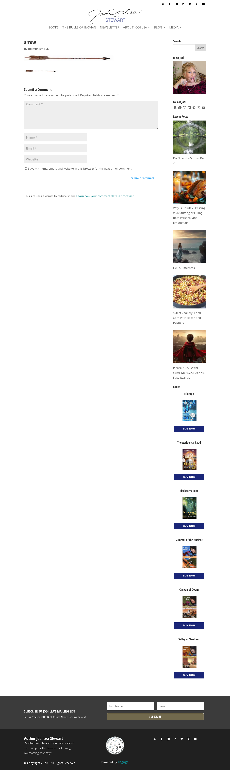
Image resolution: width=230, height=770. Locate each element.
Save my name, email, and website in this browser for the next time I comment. (80, 168)
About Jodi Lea (135, 27)
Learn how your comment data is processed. (105, 196)
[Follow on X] (196, 4)
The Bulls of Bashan (79, 27)
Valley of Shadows (189, 639)
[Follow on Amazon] (163, 4)
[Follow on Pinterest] (189, 4)
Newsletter (109, 27)
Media (173, 27)
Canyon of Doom (189, 589)
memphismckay (39, 49)
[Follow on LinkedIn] (183, 4)
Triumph (189, 394)
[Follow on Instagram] (176, 4)
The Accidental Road (189, 442)
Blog (158, 27)
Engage (123, 762)
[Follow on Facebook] (169, 4)
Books (53, 27)
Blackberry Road (189, 491)
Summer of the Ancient (189, 540)
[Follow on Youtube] (203, 4)
